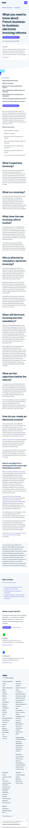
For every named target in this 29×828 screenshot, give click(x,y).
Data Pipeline (5, 702)
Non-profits (19, 726)
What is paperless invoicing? (10, 80)
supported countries (8, 501)
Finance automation (21, 696)
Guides (4, 775)
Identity (4, 710)
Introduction (5, 78)
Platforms (18, 706)
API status (18, 761)
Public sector (19, 732)
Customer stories (6, 777)
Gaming (18, 714)
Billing (3, 690)
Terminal (4, 736)
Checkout (4, 694)
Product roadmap (20, 775)
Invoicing (17, 7)
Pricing (4, 683)
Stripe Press (19, 781)
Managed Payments (7, 718)
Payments (5, 722)
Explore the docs (7, 662)
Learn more (5, 57)
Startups (18, 685)
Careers (18, 777)
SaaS (17, 708)
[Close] (26, 821)
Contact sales (16, 627)
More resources (7, 7)
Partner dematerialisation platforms (12, 439)
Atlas (3, 685)
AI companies (19, 710)
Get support (5, 808)
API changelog (19, 763)
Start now (6, 627)
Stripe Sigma (5, 732)
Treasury (4, 738)
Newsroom (18, 779)
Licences (4, 794)
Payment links (6, 720)
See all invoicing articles (9, 582)
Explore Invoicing (7, 645)
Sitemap (4, 796)
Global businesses (20, 698)
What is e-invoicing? (7, 83)
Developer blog (20, 769)
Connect (4, 698)
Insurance (18, 720)
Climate (4, 696)
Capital (4, 692)
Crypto (4, 700)
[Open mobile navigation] (25, 2)
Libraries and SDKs (20, 765)
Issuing (4, 714)
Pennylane (19, 501)
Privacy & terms (6, 787)
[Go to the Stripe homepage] (4, 675)
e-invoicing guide (16, 533)
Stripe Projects (19, 767)
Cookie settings (6, 798)
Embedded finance (20, 694)
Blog (3, 779)
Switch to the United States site (11, 824)
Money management (21, 704)
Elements (4, 704)
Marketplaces (19, 702)
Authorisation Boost (7, 688)
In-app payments (20, 700)
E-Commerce (19, 692)
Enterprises (19, 683)
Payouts (4, 724)
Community (5, 781)
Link (3, 716)
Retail (17, 734)
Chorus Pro (20, 436)
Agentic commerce (21, 688)
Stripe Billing (9, 471)
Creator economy (20, 712)
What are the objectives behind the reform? (14, 98)
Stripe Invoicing (19, 471)
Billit (18, 499)
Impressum (5, 800)
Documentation (20, 756)
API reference (19, 759)
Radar (3, 726)
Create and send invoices (10, 37)
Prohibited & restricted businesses (5, 790)
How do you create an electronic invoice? (13, 101)
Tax (3, 734)
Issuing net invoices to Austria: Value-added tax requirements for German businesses (14, 596)
